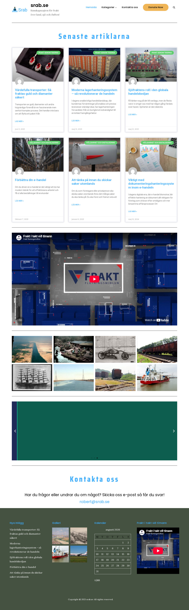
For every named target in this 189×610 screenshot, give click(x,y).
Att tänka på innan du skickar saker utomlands (92, 181)
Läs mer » (19, 121)
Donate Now (155, 7)
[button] (15, 431)
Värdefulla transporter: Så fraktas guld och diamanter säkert (34, 93)
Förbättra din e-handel (30, 180)
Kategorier (108, 7)
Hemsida (91, 7)
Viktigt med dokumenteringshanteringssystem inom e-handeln (151, 183)
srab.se (39, 5)
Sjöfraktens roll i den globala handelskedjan (148, 91)
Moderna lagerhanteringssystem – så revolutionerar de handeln (94, 91)
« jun (97, 579)
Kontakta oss (130, 7)
